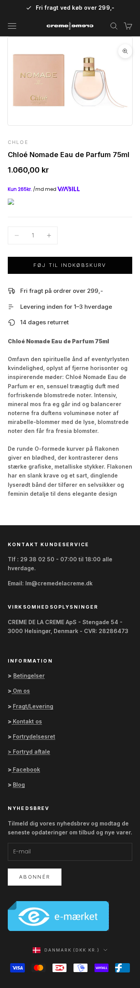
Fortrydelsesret (34, 736)
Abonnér (34, 877)
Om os (21, 690)
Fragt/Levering (33, 706)
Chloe (18, 142)
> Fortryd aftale (29, 751)
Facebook (26, 769)
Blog (19, 784)
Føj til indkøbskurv (69, 265)
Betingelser (29, 675)
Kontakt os (27, 721)
